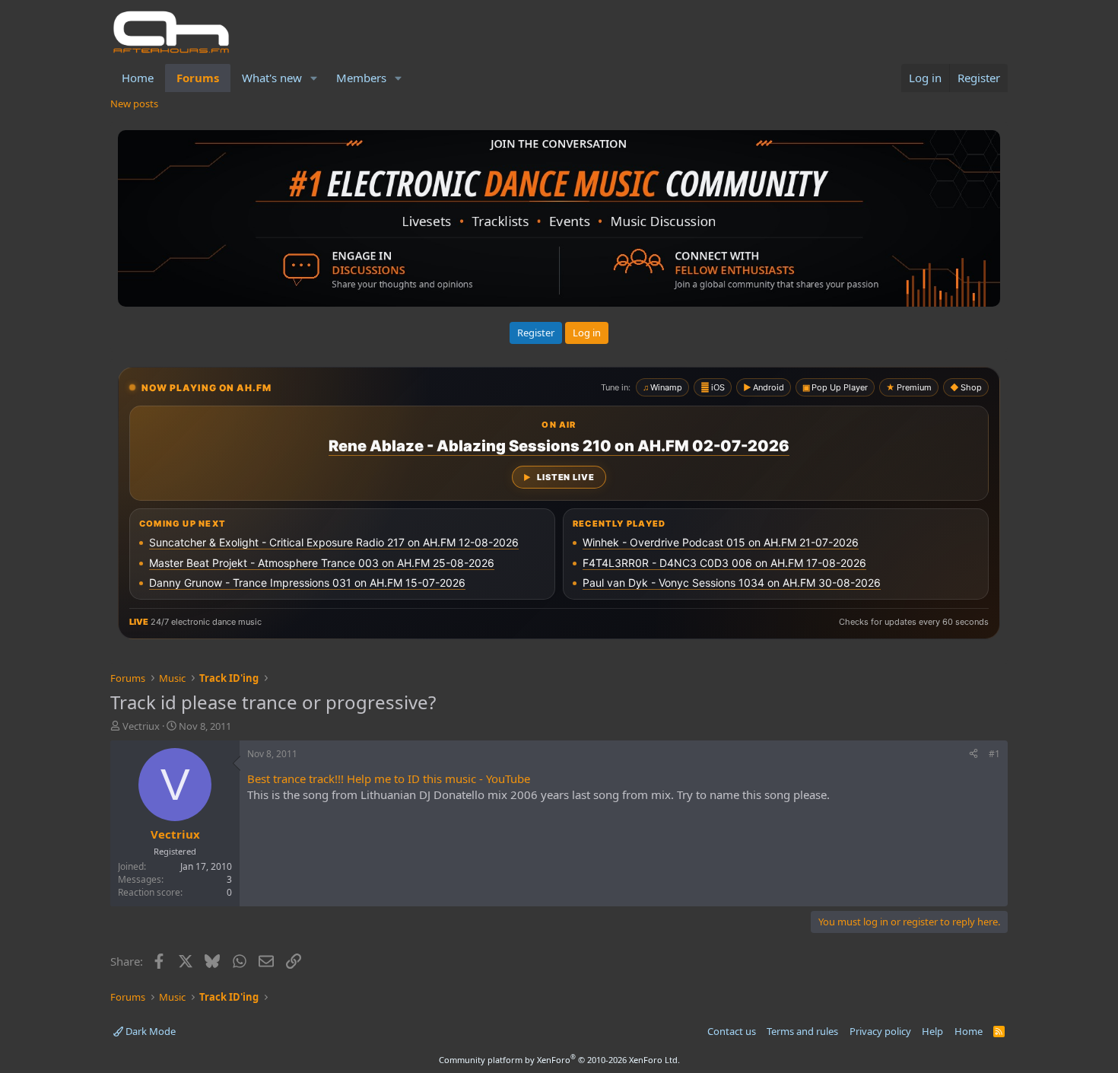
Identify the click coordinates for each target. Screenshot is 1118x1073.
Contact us (731, 1031)
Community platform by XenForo (559, 1059)
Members (361, 77)
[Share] (973, 754)
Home (138, 77)
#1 (994, 753)
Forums (197, 77)
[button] (314, 78)
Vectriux (141, 726)
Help (932, 1031)
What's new (272, 77)
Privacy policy (880, 1031)
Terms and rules (802, 1031)
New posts (134, 103)
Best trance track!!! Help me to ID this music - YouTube (388, 778)
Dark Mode (149, 1031)
